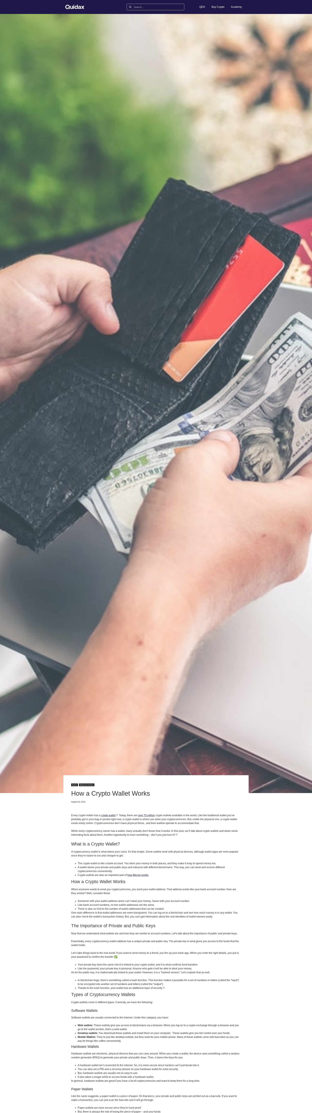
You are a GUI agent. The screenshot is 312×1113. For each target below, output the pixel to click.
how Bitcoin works (137, 875)
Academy (236, 7)
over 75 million (146, 815)
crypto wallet (108, 815)
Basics (74, 785)
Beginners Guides (86, 785)
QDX (202, 7)
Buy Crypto (218, 7)
